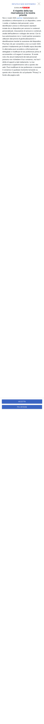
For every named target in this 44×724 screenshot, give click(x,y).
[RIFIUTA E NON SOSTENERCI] (40, 4)
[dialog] (22, 362)
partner (20, 18)
